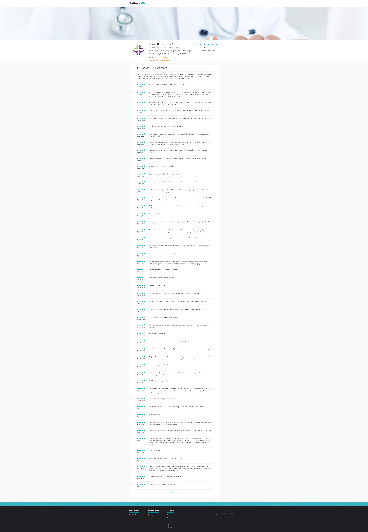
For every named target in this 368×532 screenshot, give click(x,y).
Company (170, 515)
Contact (169, 518)
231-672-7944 (154, 57)
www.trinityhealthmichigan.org (159, 60)
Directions (165, 57)
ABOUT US (170, 511)
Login (150, 518)
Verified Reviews (135, 515)
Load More (174, 492)
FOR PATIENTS (134, 511)
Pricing (150, 515)
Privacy (169, 527)
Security (169, 521)
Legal (169, 524)
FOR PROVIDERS (153, 511)
